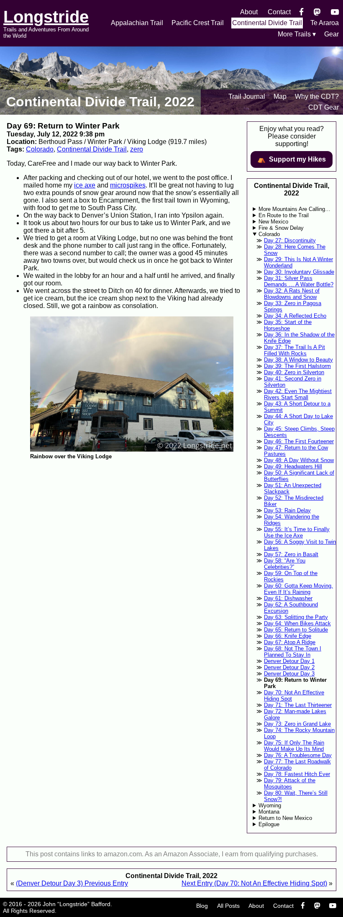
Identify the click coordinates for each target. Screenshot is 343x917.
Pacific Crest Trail (198, 22)
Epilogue (269, 824)
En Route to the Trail (284, 215)
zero (136, 149)
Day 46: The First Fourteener (299, 441)
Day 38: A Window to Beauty (298, 360)
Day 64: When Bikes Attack (297, 623)
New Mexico (273, 221)
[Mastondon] (317, 11)
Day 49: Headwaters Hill (293, 466)
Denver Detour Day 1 (289, 661)
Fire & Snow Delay (281, 228)
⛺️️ (291, 159)
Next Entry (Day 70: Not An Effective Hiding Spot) (254, 883)
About (249, 11)
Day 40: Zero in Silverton (294, 372)
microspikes (128, 185)
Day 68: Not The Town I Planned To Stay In (292, 651)
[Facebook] (301, 11)
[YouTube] (335, 11)
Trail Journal (246, 96)
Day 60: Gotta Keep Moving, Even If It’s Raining (298, 589)
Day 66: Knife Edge (287, 636)
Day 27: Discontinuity (290, 240)
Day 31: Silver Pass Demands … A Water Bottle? (298, 281)
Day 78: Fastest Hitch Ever (297, 774)
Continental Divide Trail (267, 22)
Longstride (46, 17)
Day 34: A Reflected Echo (295, 316)
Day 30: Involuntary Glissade (299, 272)
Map (280, 96)
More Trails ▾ (297, 34)
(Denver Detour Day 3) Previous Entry (72, 883)
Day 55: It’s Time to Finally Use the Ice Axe (297, 532)
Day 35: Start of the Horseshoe (288, 325)
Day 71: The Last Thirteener (298, 705)
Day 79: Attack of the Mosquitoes (289, 783)
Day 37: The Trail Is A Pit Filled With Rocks (294, 350)
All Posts (228, 905)
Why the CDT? (317, 96)
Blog (202, 905)
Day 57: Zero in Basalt (291, 554)
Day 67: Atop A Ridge (289, 642)
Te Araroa (324, 22)
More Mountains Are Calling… (294, 209)
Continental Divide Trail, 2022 (100, 101)
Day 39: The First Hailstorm (297, 366)
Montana (269, 812)
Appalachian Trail (137, 22)
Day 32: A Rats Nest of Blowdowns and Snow (292, 294)
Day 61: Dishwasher (288, 598)
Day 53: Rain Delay (287, 510)
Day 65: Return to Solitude (296, 630)
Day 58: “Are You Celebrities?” (284, 563)
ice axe (84, 185)
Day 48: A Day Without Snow (299, 460)
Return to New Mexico (285, 818)
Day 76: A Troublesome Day (298, 755)
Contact (279, 11)
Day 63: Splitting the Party (296, 617)
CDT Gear (323, 107)
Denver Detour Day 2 (289, 667)
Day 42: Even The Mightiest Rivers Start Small (298, 394)
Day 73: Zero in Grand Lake (297, 724)
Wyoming (270, 805)
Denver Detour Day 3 (289, 673)
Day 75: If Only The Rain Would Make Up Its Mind (294, 746)
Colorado (40, 149)
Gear (331, 34)
